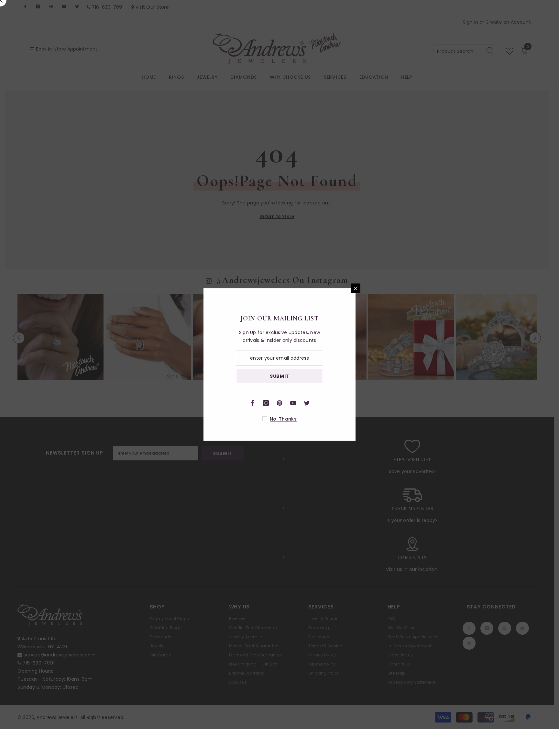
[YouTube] (369, 403)
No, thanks (359, 419)
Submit (355, 376)
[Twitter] (382, 403)
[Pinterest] (355, 403)
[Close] (431, 288)
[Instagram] (342, 403)
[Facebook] (328, 403)
